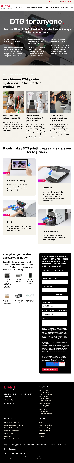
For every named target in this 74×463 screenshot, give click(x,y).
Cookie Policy (27, 458)
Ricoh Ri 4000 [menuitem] (44, 390)
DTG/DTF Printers (43, 7)
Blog (71, 7)
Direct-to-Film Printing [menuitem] (12, 428)
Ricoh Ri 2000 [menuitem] (44, 397)
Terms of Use (15, 458)
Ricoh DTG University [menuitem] (11, 422)
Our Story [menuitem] (42, 422)
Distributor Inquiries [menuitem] (46, 428)
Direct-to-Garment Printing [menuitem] (13, 425)
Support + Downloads (62, 7)
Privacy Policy (7, 458)
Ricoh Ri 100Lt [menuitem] (44, 409)
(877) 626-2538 (66, 2)
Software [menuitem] (7, 436)
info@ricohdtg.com (10, 400)
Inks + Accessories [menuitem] (47, 394)
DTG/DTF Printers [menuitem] (46, 387)
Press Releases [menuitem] (44, 431)
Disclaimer (21, 458)
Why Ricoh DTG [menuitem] (10, 419)
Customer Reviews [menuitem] (45, 425)
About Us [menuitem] (42, 419)
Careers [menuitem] (42, 433)
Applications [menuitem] (8, 433)
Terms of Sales (52, 458)
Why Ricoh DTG (32, 7)
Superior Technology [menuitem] (11, 431)
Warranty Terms (44, 458)
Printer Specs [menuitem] (45, 392)
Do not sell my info (35, 458)
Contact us (52, 2)
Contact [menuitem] (42, 436)
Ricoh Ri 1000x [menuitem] (44, 403)
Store (52, 7)
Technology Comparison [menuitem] (12, 439)
